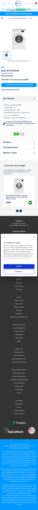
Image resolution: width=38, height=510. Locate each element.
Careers (19, 407)
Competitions (19, 404)
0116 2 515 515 (22, 223)
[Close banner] (33, 237)
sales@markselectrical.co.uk (21, 225)
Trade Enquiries (19, 334)
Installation (19, 313)
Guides (19, 341)
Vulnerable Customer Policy (19, 362)
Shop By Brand (19, 352)
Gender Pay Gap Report (19, 376)
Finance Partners (19, 331)
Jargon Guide (19, 349)
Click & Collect (19, 304)
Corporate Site (19, 276)
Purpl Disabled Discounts (19, 359)
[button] (9, 4)
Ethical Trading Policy (19, 373)
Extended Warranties (19, 324)
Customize (18, 271)
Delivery (19, 297)
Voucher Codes (19, 386)
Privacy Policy (19, 389)
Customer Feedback (19, 410)
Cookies (19, 392)
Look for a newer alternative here (19, 85)
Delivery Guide (19, 300)
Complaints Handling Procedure (19, 379)
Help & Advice (19, 338)
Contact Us (19, 283)
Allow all (19, 266)
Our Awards (19, 289)
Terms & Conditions (19, 383)
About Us (19, 279)
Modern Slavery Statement (19, 370)
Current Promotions (19, 355)
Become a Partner (19, 413)
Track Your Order (19, 307)
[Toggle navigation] (3, 4)
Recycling (19, 310)
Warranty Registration (19, 328)
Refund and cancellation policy (19, 317)
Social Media (19, 400)
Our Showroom (19, 286)
